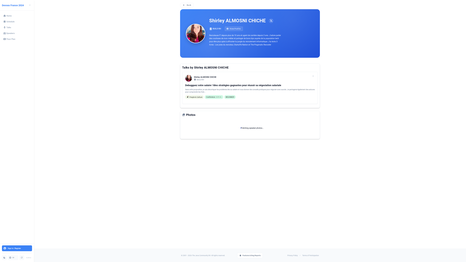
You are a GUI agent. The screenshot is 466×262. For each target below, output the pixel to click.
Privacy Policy (292, 255)
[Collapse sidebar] (30, 5)
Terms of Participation (310, 255)
